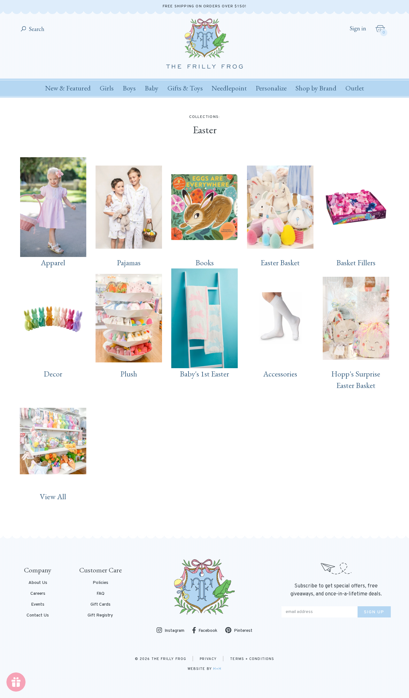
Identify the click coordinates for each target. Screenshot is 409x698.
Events (37, 604)
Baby (151, 88)
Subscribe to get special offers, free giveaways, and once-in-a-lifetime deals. (336, 590)
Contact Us (38, 615)
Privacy (208, 659)
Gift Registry (100, 615)
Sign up (374, 612)
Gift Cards (100, 604)
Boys (129, 88)
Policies (100, 583)
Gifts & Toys (185, 88)
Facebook (207, 630)
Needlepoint (229, 88)
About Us (37, 583)
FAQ (100, 594)
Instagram (174, 630)
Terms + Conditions (252, 659)
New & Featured (68, 88)
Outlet (354, 88)
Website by (204, 669)
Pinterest (243, 630)
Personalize (271, 88)
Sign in (358, 28)
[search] (23, 29)
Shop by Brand (316, 88)
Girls (107, 88)
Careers (37, 594)
